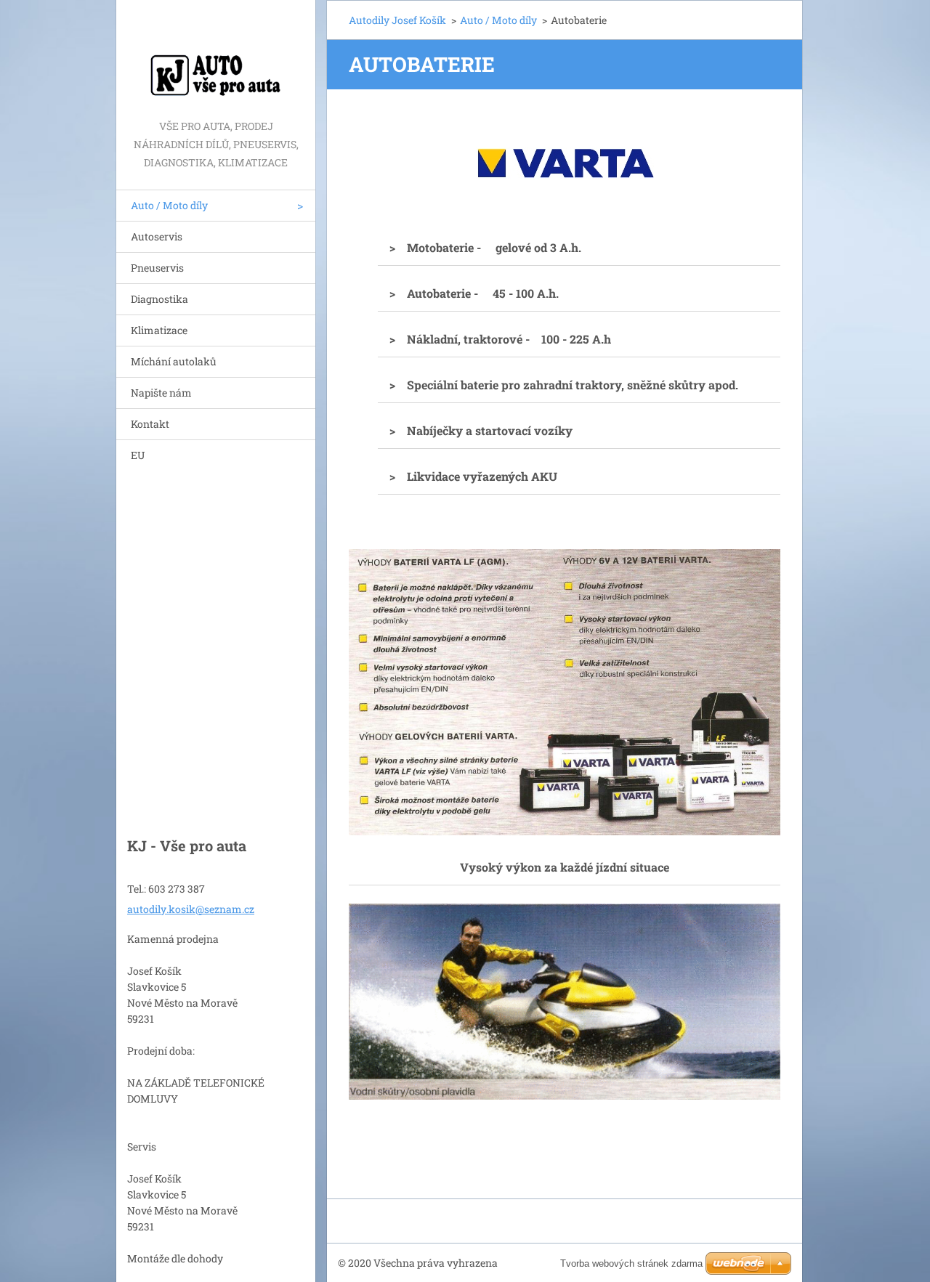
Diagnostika (159, 299)
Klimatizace (159, 330)
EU (138, 455)
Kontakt (150, 424)
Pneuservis (157, 268)
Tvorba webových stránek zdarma (631, 1263)
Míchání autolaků (174, 361)
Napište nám (161, 392)
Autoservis (156, 236)
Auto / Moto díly (169, 205)
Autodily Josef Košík (397, 20)
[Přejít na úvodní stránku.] (215, 58)
